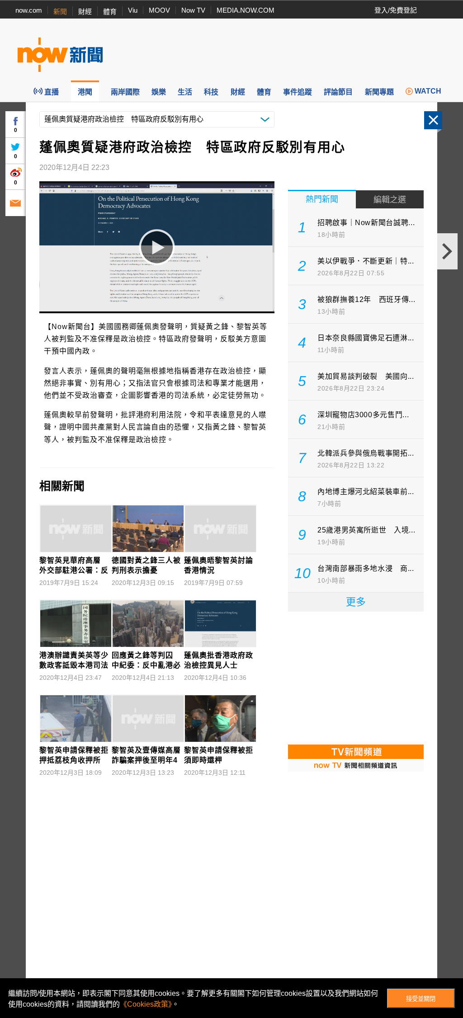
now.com (28, 10)
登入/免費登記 (395, 10)
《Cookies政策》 (146, 1004)
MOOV (159, 10)
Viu (132, 10)
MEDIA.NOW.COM (245, 10)
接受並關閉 (420, 998)
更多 (356, 602)
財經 (85, 11)
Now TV (193, 10)
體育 (110, 11)
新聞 (60, 11)
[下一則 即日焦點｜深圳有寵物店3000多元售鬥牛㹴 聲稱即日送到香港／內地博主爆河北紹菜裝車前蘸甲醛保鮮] (447, 251)
